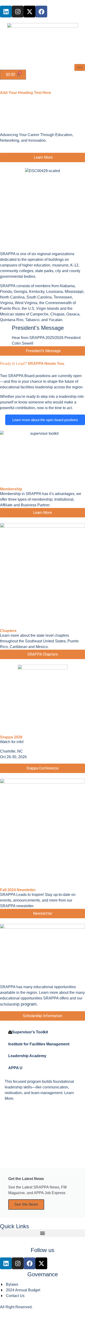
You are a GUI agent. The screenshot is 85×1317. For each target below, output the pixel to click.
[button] (42, 1233)
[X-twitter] (29, 11)
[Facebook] (41, 11)
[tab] (39, 1032)
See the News (26, 1204)
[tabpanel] (42, 1092)
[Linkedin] (6, 11)
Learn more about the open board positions (45, 420)
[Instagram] (18, 11)
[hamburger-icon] (79, 67)
